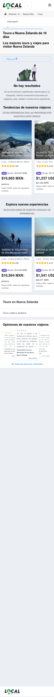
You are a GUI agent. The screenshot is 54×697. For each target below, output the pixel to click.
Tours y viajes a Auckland (14, 312)
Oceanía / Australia (17, 14)
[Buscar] (27, 5)
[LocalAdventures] (13, 6)
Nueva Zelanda (30, 14)
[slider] (9, 166)
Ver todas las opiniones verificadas (27, 363)
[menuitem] (12, 21)
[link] (5, 14)
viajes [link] (40, 14)
